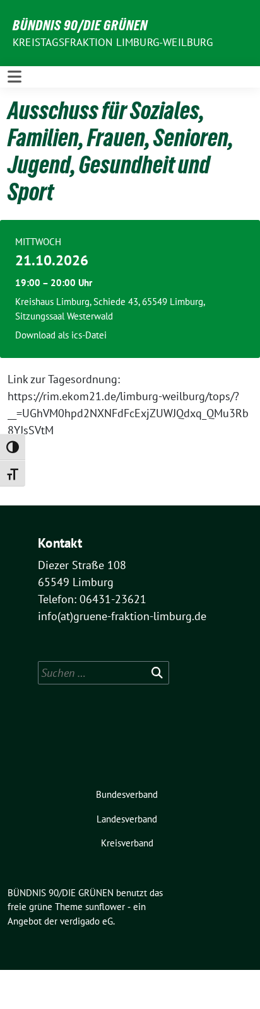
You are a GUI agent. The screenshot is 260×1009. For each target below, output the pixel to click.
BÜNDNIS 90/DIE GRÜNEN (80, 25)
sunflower (105, 907)
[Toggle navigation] (14, 76)
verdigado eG (86, 921)
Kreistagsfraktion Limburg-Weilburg (113, 42)
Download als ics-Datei (61, 335)
